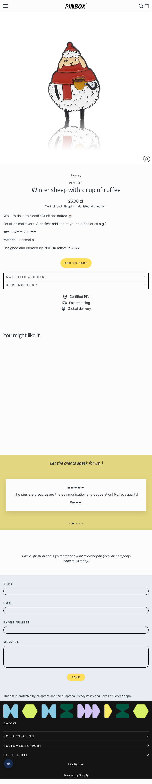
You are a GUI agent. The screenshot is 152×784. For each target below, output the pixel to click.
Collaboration (18, 736)
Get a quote (15, 755)
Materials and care (26, 277)
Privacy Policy (85, 696)
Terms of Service (112, 696)
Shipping (69, 206)
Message (11, 642)
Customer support (22, 745)
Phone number (16, 622)
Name (8, 583)
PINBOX (76, 182)
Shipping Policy (22, 285)
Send (75, 677)
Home (75, 175)
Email (8, 603)
